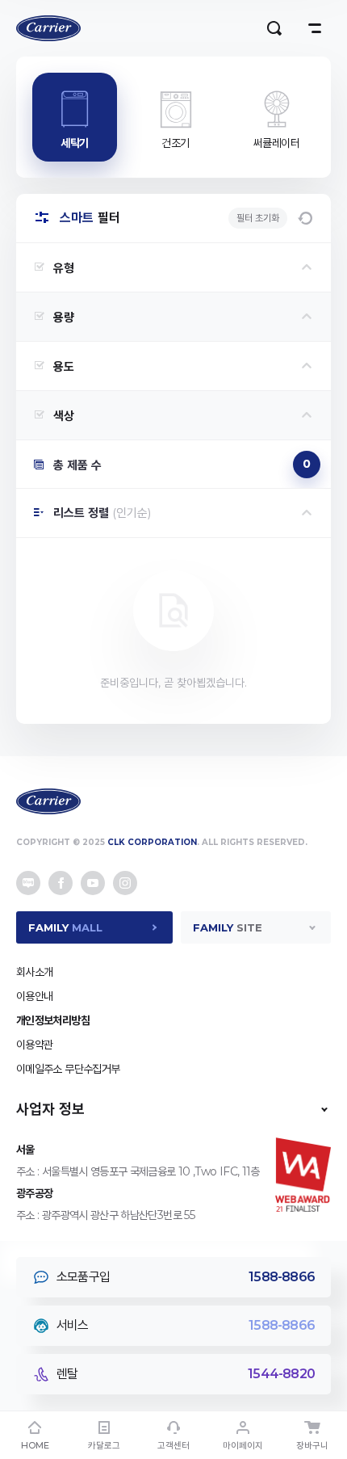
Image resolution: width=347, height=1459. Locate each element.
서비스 (185, 1325)
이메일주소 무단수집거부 (67, 1069)
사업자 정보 (50, 1109)
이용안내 (34, 996)
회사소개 (34, 972)
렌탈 (185, 1373)
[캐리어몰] (48, 28)
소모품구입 (185, 1277)
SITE (227, 927)
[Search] (274, 28)
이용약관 (34, 1044)
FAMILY (65, 927)
